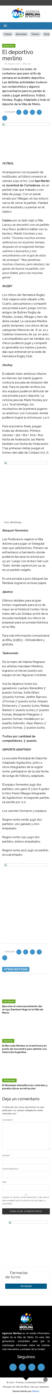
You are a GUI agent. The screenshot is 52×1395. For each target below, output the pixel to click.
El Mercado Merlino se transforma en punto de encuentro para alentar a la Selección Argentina (24, 1049)
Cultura (7, 34)
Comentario (8, 1120)
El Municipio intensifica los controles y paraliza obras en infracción (25, 1087)
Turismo (35, 34)
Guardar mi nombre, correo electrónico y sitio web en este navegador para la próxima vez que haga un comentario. (25, 1200)
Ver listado (26, 1286)
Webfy (35, 1391)
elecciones (21, 34)
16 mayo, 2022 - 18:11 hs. (17, 63)
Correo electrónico (10, 1169)
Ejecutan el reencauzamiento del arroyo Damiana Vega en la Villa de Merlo (22, 1009)
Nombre (6, 1155)
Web (4, 1182)
